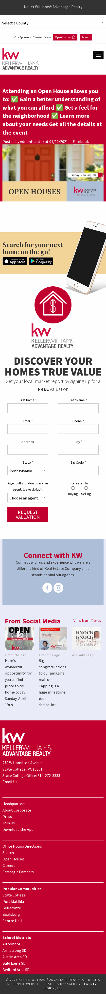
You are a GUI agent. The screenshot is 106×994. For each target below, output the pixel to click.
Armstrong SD (14, 950)
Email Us (9, 781)
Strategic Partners (18, 871)
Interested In (78, 483)
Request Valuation (28, 514)
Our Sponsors (22, 37)
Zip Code (78, 462)
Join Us (8, 822)
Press (7, 816)
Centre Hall (12, 920)
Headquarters (13, 803)
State (28, 462)
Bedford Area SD (16, 969)
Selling (86, 494)
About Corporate (16, 810)
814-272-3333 (48, 775)
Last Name (78, 400)
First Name (28, 400)
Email (28, 421)
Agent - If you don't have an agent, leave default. (28, 486)
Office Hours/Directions (22, 846)
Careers (38, 37)
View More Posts (87, 620)
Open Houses (63, 37)
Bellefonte (11, 907)
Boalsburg (11, 914)
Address (27, 441)
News (48, 37)
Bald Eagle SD (14, 963)
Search (85, 37)
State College (14, 895)
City (78, 441)
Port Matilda (13, 901)
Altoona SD (11, 943)
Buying (73, 494)
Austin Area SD (14, 956)
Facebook (81, 141)
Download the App (18, 829)
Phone (78, 421)
